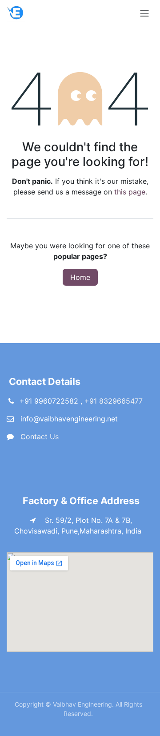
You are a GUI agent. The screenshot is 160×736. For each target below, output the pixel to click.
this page (129, 191)
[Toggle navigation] (144, 13)
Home (80, 277)
